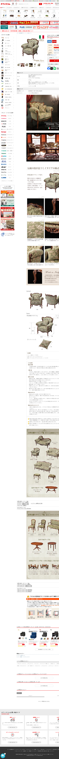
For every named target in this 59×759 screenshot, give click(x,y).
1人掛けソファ (22, 655)
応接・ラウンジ (25, 17)
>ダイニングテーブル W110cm (24, 590)
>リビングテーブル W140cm (24, 508)
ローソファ (56, 665)
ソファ (18, 655)
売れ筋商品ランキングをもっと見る (44, 649)
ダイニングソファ (30, 663)
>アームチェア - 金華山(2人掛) (24, 586)
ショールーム (17, 749)
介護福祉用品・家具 (8, 86)
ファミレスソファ (44, 665)
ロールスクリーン (16, 7)
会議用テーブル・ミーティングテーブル (8, 54)
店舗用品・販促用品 (8, 97)
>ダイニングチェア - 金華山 (24, 584)
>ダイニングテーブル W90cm (24, 591)
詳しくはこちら (12, 727)
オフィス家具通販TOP (10, 749)
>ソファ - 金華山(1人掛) (23, 503)
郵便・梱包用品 (7, 94)
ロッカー (6, 48)
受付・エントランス (19, 17)
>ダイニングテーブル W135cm (24, 589)
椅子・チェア (5, 17)
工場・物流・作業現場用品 (7, 81)
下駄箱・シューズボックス (8, 51)
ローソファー (37, 663)
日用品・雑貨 (7, 99)
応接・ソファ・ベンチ (8, 72)
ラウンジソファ (37, 665)
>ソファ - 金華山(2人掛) (36, 503)
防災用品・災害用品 (8, 102)
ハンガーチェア (48, 7)
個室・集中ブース (54, 17)
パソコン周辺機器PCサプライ (8, 105)
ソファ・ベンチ (11, 17)
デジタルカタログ (49, 749)
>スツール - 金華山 (21, 505)
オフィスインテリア (47, 17)
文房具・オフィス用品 (8, 91)
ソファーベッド (51, 665)
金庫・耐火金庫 (32, 17)
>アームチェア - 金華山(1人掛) (24, 585)
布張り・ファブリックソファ (21, 665)
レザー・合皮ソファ (31, 665)
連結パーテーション (25, 7)
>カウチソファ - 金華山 (22, 502)
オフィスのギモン (22, 749)
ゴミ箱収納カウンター (33, 7)
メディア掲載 (34, 749)
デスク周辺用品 (7, 40)
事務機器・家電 (7, 78)
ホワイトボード (40, 17)
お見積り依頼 (55, 749)
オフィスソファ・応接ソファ (44, 663)
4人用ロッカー (41, 7)
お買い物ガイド (43, 749)
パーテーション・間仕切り (7, 62)
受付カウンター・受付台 (8, 70)
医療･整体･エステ (8, 83)
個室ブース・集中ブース (7, 59)
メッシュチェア (9, 7)
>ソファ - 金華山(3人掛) (23, 504)
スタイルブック (28, 749)
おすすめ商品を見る (44, 685)
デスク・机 (7, 37)
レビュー (38, 749)
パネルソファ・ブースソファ (21, 663)
